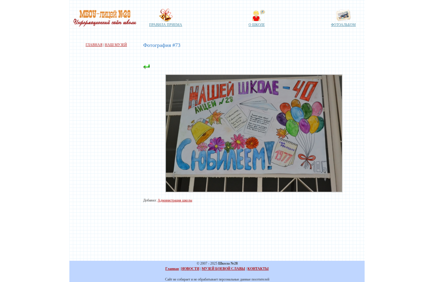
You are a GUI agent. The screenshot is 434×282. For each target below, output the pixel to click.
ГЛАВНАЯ (94, 45)
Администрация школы (175, 200)
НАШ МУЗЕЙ (116, 45)
